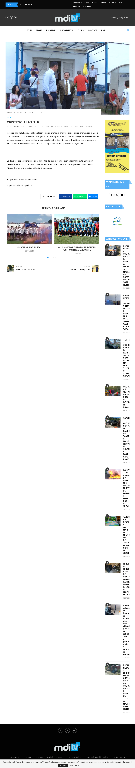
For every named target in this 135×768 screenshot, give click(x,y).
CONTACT (92, 30)
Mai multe (74, 765)
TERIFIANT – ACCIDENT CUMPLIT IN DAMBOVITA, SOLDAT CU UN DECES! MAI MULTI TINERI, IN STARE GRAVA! (126, 358)
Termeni (39, 757)
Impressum (119, 757)
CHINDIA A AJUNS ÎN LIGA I (29, 247)
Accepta (63, 765)
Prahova (76, 6)
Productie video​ (74, 757)
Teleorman (86, 6)
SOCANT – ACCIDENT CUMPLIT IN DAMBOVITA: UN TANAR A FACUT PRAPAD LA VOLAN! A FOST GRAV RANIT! (126, 439)
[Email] (15, 17)
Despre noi (15, 757)
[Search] (128, 30)
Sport (39, 30)
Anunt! (28, 5)
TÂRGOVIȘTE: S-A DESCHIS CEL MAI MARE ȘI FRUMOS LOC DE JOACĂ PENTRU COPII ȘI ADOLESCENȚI (126, 535)
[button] (20, 4)
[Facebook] (7, 17)
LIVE (103, 30)
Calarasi (94, 2)
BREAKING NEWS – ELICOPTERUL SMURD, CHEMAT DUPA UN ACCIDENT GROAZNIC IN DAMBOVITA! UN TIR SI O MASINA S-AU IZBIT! (126, 687)
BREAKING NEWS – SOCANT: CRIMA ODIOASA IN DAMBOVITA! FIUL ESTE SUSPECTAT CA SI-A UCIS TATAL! (126, 312)
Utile (79, 30)
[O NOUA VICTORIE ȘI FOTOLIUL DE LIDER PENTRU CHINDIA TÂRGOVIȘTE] (76, 229)
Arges (86, 2)
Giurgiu (103, 2)
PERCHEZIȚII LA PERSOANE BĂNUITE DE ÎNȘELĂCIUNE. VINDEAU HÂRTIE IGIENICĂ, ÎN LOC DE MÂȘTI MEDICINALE (126, 579)
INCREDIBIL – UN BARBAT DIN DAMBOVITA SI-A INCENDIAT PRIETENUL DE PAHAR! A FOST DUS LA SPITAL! (126, 488)
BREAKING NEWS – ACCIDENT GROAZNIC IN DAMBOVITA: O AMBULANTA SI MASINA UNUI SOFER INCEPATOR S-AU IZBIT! (126, 265)
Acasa (9, 113)
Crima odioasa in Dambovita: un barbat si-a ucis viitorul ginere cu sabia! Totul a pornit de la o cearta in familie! (126, 630)
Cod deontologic (54, 757)
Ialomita (112, 2)
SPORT (20, 113)
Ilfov (120, 2)
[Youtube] (11, 17)
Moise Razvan (19, 126)
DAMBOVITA (77, 2)
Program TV (66, 30)
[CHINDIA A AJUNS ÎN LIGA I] (29, 229)
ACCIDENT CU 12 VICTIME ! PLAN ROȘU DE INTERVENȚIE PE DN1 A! (126, 397)
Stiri (29, 30)
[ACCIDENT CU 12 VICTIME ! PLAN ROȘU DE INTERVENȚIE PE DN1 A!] (112, 391)
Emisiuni (50, 30)
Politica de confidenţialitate (97, 757)
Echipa (28, 757)
